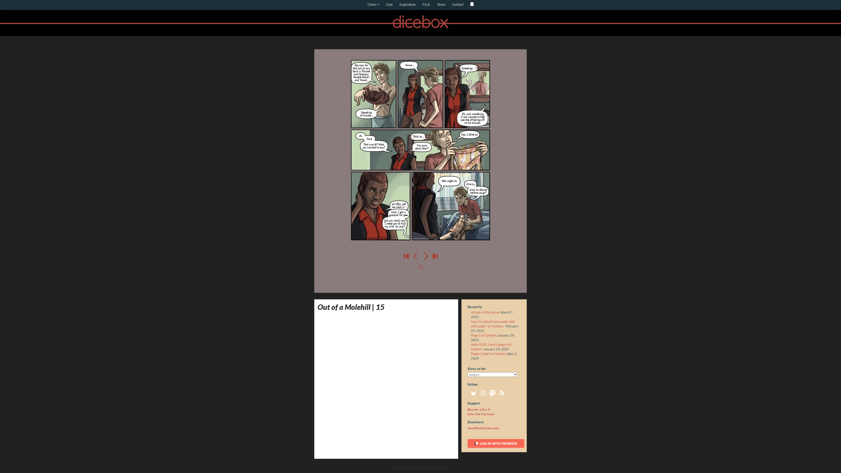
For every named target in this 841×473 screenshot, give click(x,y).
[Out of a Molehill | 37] (435, 256)
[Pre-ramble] (406, 256)
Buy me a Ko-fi (479, 409)
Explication (407, 5)
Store (441, 5)
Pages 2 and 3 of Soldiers (489, 354)
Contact (458, 5)
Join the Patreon (481, 414)
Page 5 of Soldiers (484, 335)
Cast (389, 5)
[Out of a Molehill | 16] (420, 151)
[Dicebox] (420, 23)
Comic (372, 5)
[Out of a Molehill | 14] (415, 256)
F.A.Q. (426, 5)
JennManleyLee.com (483, 428)
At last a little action (485, 312)
